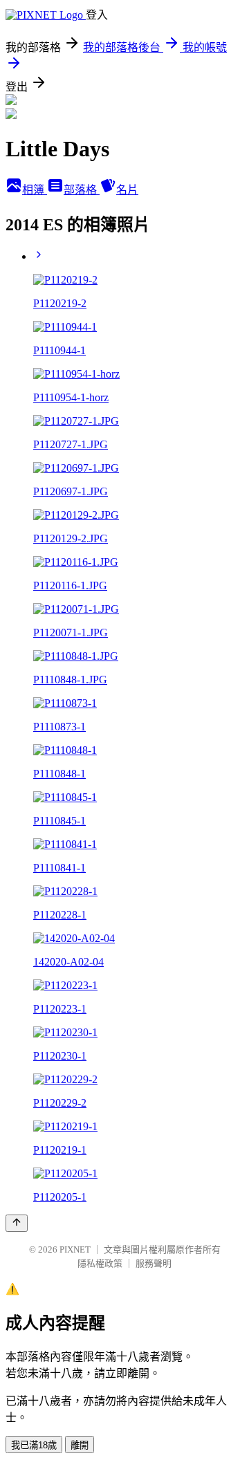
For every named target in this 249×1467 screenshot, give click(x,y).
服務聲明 (154, 1263)
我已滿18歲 (34, 1445)
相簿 (34, 190)
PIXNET (75, 1249)
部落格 (82, 190)
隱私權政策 (99, 1263)
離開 (80, 1445)
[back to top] (17, 1223)
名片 (127, 190)
